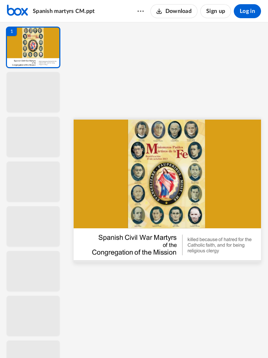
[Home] (17, 11)
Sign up (215, 11)
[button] (33, 47)
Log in (247, 11)
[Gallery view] (219, 340)
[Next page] (153, 341)
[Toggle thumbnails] (103, 340)
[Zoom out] (168, 341)
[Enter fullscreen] (231, 340)
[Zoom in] (192, 341)
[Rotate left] (205, 340)
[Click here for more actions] (141, 11)
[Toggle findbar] (115, 340)
